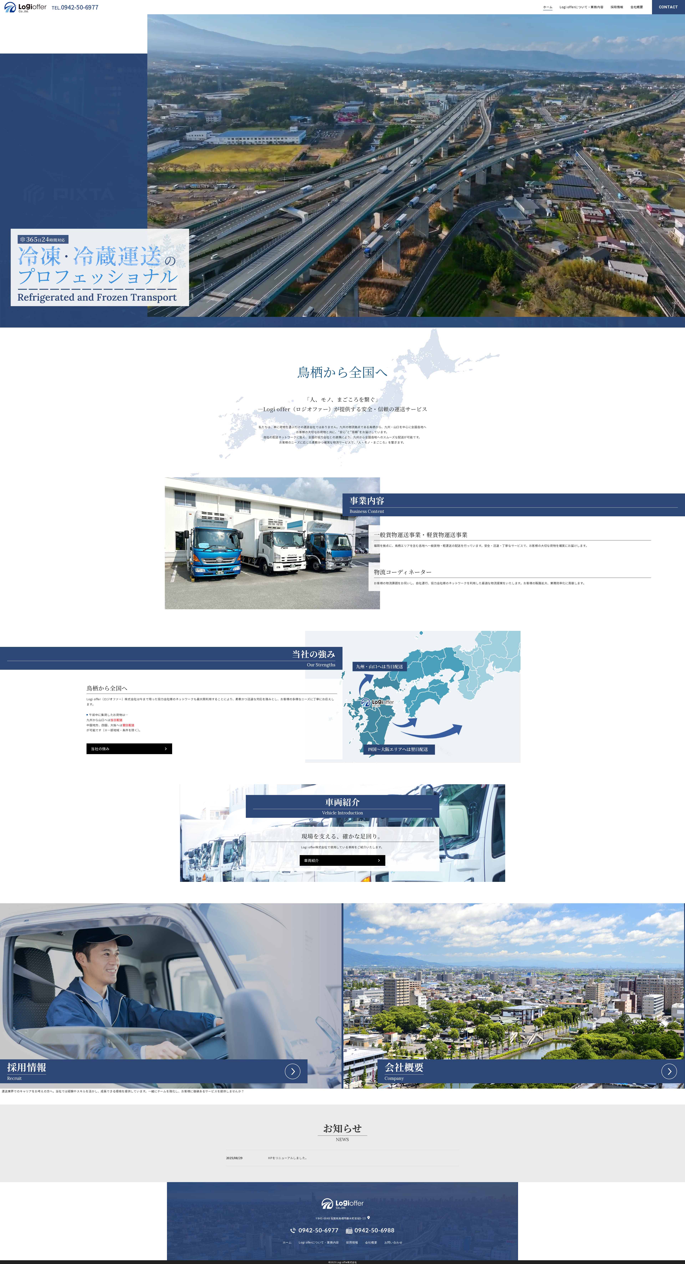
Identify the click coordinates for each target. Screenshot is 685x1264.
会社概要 (636, 7)
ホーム (547, 7)
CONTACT (668, 7)
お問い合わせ (393, 1242)
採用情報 (617, 7)
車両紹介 (311, 860)
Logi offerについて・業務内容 (581, 7)
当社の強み (100, 748)
